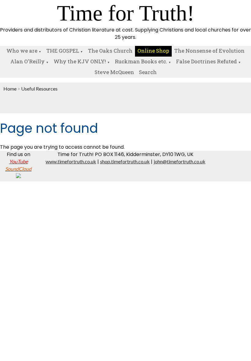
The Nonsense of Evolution (209, 50)
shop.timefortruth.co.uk (125, 161)
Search (148, 72)
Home (10, 88)
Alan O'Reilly (27, 61)
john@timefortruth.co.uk (179, 161)
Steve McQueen (114, 72)
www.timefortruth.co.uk (71, 161)
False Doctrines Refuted (206, 61)
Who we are (21, 50)
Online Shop (153, 50)
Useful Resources (39, 88)
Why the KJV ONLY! (80, 61)
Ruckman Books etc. (141, 61)
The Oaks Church (110, 50)
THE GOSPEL (62, 50)
